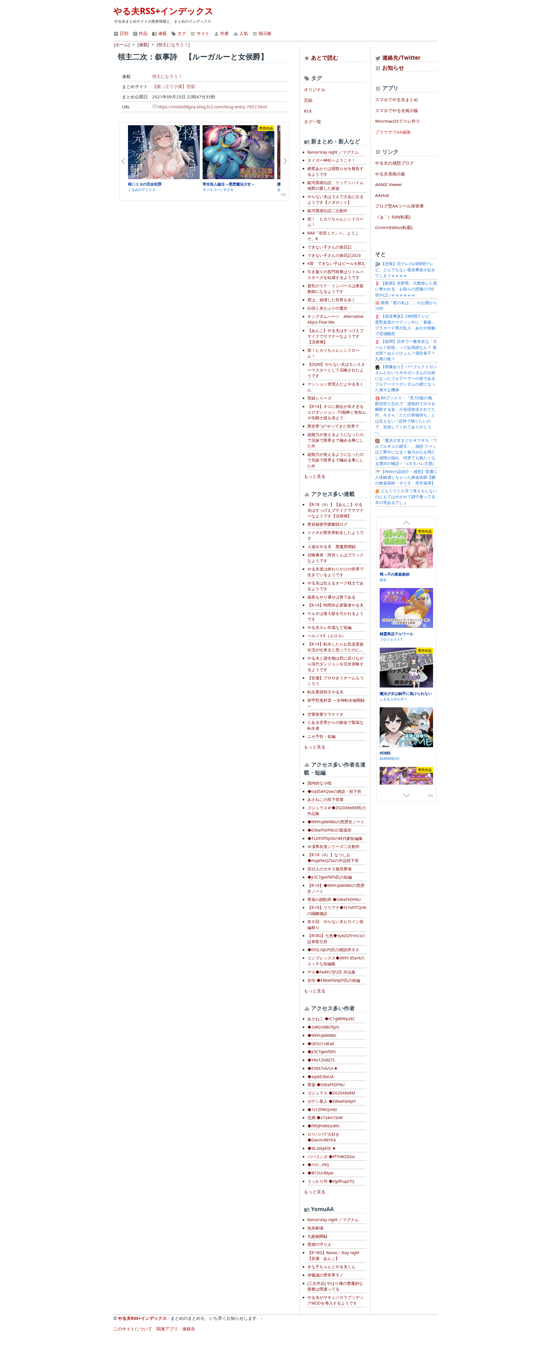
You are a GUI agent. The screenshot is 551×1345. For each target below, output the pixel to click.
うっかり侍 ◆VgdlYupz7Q (330, 1181)
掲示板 (264, 33)
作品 (143, 33)
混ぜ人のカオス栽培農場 (329, 868)
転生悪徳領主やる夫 (325, 692)
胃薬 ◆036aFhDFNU (326, 1084)
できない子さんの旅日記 (329, 247)
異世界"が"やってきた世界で (333, 426)
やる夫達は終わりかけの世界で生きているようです (335, 571)
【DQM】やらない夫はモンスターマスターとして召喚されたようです (336, 370)
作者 (224, 33)
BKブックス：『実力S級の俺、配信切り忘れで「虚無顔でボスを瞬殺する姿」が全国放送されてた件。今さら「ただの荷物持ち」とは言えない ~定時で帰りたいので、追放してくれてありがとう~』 (405, 415)
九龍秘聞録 (317, 1236)
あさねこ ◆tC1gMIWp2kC (331, 1018)
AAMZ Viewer (388, 184)
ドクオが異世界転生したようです (335, 535)
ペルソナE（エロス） (326, 635)
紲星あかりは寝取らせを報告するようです (335, 171)
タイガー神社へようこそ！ (331, 160)
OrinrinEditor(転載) (394, 227)
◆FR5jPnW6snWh (323, 1126)
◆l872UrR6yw (320, 1173)
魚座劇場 (315, 1228)
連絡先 (188, 1329)
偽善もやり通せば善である (331, 597)
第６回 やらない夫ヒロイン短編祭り (335, 924)
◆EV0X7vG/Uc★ (322, 1068)
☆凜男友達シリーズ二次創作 (333, 846)
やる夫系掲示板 (390, 174)
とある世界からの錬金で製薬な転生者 (335, 725)
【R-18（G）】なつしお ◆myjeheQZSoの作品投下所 (333, 857)
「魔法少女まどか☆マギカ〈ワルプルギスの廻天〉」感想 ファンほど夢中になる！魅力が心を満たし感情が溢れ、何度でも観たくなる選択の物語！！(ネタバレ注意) (406, 452)
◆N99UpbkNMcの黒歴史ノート (335, 821)
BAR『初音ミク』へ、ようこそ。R (333, 235)
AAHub (382, 195)
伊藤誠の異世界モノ (325, 1275)
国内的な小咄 (319, 783)
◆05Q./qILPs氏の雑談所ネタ (333, 949)
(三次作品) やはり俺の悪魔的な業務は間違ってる (335, 1286)
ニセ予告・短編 (321, 736)
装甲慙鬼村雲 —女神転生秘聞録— (336, 703)
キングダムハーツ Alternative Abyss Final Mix (335, 319)
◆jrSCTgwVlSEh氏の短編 (329, 877)
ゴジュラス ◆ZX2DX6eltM (331, 1093)
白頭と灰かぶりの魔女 (327, 308)
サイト (202, 33)
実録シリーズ (319, 398)
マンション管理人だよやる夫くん (335, 387)
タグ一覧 (312, 121)
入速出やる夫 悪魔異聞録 (331, 546)
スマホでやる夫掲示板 (396, 110)
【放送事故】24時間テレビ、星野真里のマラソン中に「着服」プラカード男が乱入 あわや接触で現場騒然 (405, 325)
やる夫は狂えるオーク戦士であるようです (335, 585)
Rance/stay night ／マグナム (333, 152)
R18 (308, 111)
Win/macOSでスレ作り (397, 121)
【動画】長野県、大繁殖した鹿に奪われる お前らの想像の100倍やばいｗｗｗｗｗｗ (406, 289)
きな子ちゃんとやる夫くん (331, 1266)
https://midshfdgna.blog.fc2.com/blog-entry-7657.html (212, 107)
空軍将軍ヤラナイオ (325, 714)
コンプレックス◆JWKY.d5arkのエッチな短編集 (335, 960)
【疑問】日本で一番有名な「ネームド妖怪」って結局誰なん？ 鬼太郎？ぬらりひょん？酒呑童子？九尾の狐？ (406, 350)
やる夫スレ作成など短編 (329, 627)
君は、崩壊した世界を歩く (331, 299)
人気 (243, 33)
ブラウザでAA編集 (393, 132)
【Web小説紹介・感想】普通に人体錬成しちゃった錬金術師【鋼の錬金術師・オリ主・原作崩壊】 (406, 477)
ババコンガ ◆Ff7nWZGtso (331, 1156)
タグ (181, 33)
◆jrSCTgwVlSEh (321, 1051)
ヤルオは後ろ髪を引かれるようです (335, 616)
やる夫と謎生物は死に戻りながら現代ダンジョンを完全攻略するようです (335, 664)
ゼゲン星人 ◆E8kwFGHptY (331, 1101)
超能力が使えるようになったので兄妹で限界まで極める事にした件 (335, 440)
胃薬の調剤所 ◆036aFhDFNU (334, 899)
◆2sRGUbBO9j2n (323, 1027)
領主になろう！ (167, 76)
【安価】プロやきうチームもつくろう (335, 680)
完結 (308, 100)
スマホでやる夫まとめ (396, 99)
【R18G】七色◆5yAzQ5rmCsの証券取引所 (336, 938)
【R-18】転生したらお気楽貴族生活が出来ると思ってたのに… (335, 647)
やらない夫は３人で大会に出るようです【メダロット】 (335, 199)
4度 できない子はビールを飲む (336, 263)
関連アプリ (167, 1329)
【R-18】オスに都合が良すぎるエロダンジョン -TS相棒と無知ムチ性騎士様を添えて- (336, 412)
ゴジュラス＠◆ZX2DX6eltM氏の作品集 (336, 810)
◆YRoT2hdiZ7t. (321, 1060)
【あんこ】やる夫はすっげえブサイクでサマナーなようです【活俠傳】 (335, 336)
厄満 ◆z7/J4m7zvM (325, 1117)
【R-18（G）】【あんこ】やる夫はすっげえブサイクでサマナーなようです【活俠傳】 (335, 510)
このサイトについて (132, 1329)
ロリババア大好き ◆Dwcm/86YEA (323, 1137)
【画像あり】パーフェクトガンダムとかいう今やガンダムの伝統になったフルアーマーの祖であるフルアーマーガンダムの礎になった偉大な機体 (406, 378)
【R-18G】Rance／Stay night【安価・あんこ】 (333, 1255)
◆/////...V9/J (318, 1164)
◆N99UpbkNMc (321, 1035)
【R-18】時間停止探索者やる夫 (335, 605)
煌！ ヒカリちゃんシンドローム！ (335, 221)
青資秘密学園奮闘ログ (327, 524)
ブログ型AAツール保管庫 (399, 206)
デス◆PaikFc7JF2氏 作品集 (331, 972)
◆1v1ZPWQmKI (322, 1109)
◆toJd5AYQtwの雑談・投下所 (334, 791)
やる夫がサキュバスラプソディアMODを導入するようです (335, 1300)
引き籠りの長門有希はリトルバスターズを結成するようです (335, 274)
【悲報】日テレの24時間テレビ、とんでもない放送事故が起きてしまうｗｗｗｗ (405, 269)
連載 (162, 33)
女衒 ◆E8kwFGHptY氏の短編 (333, 980)
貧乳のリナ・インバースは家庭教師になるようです (335, 288)
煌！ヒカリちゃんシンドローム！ (333, 353)
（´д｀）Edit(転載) (393, 217)
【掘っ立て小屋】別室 (173, 86)
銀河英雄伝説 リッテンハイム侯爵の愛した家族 (335, 185)
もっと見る (314, 476)
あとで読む (324, 57)
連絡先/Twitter (401, 57)
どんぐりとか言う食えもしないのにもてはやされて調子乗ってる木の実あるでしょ (406, 496)
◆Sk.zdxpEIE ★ (321, 1148)
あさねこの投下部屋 (325, 799)
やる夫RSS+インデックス (163, 11)
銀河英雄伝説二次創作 (327, 210)
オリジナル (314, 89)
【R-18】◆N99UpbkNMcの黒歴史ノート (335, 888)
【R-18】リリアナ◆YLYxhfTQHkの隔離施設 (336, 910)
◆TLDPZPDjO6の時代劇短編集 (335, 838)
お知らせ (393, 67)
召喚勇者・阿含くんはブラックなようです (335, 557)
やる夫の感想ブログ (394, 163)
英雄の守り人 (319, 1244)
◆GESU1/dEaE (320, 1043)
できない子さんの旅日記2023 (334, 255)
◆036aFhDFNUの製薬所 (329, 830)
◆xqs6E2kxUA (320, 1076)
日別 (123, 33)
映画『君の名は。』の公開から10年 (406, 305)
